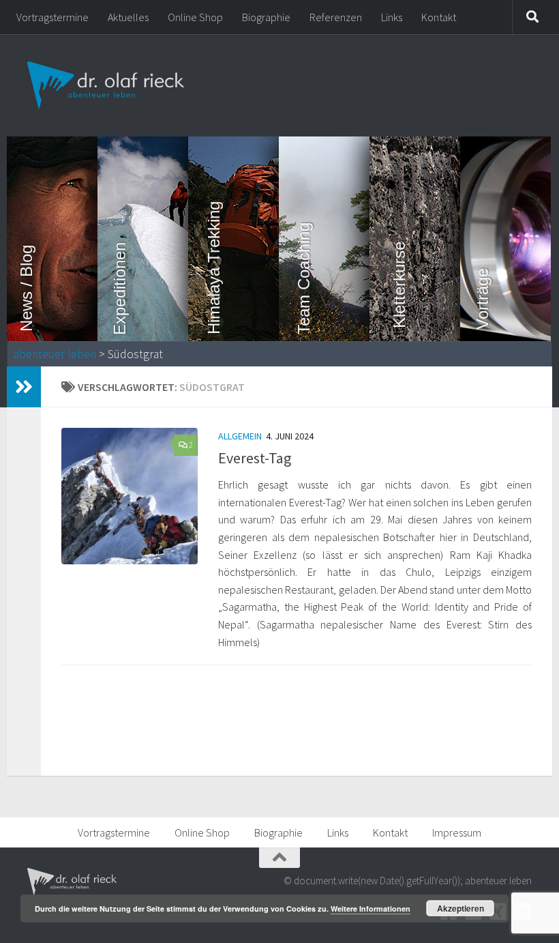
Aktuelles (128, 17)
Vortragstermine (52, 17)
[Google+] (522, 911)
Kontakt (438, 17)
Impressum (456, 832)
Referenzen (335, 17)
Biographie (266, 17)
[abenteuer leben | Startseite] (107, 85)
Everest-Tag (254, 457)
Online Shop (195, 17)
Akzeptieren (460, 908)
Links (391, 17)
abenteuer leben (55, 354)
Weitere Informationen (370, 908)
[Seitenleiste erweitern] (24, 386)
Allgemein (240, 436)
